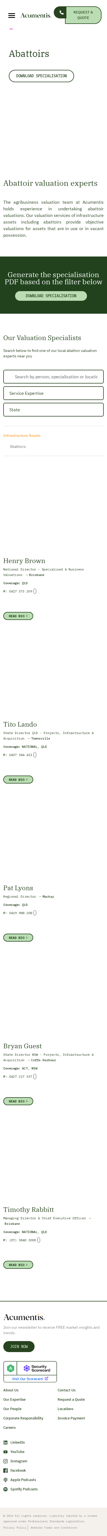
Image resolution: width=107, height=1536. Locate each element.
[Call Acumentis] (60, 12)
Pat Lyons (18, 887)
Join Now (19, 1346)
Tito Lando (20, 724)
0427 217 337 (20, 1076)
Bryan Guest (22, 1045)
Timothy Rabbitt (28, 1209)
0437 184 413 (20, 755)
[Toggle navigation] (7, 15)
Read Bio (16, 616)
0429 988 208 (20, 913)
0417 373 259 (20, 591)
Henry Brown (24, 560)
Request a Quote (83, 15)
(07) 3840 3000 (22, 1240)
